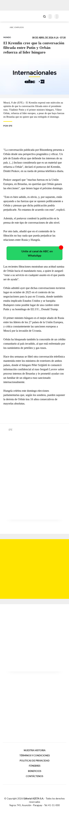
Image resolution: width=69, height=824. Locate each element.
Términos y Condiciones (34, 756)
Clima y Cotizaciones (38, 16)
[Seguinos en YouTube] (36, 810)
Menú (64, 16)
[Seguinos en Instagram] (40, 810)
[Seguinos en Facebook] (29, 810)
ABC (9, 16)
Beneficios (34, 771)
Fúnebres (34, 766)
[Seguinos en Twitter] (33, 810)
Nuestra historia (34, 750)
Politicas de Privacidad (35, 761)
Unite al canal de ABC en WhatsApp (37, 253)
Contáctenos (34, 776)
